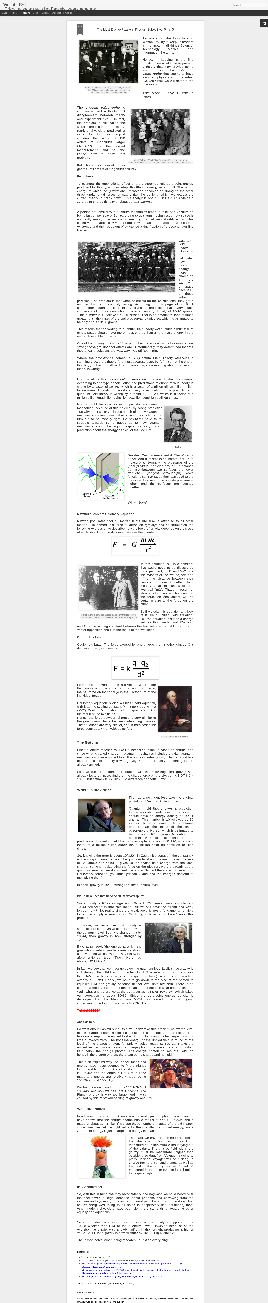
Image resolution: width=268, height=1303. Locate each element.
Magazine (25, 12)
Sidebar (45, 12)
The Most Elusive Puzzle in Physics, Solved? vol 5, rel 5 (135, 29)
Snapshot (56, 12)
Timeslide (67, 12)
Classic (5, 12)
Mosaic (36, 12)
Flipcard (15, 12)
